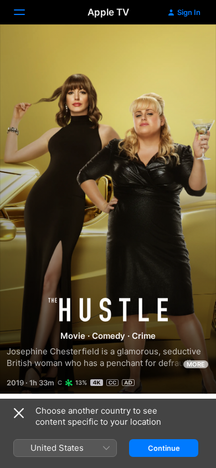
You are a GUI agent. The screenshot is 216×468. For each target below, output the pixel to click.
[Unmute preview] (186, 46)
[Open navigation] (26, 12)
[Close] (19, 413)
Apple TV (108, 12)
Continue (164, 448)
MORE (196, 364)
